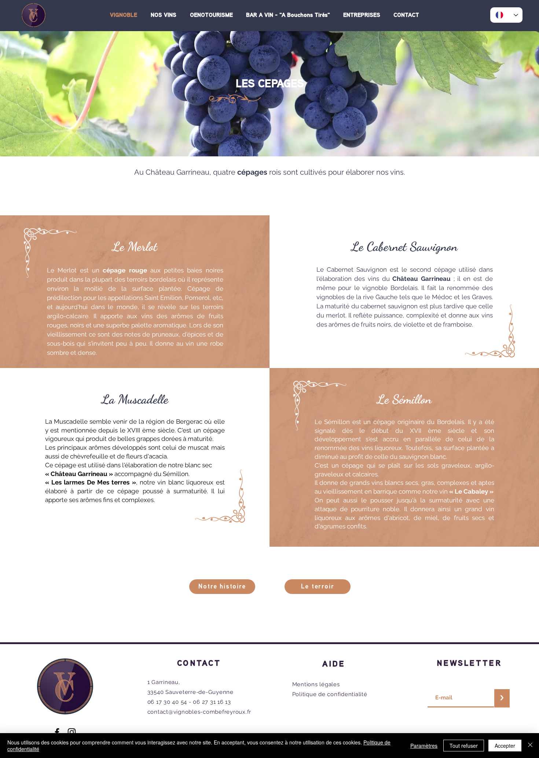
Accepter (505, 745)
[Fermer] (530, 745)
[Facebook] (57, 732)
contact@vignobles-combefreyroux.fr (199, 712)
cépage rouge (125, 270)
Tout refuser (464, 745)
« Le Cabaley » (471, 491)
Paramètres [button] (423, 745)
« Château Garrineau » (79, 474)
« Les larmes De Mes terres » (90, 482)
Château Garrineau (421, 278)
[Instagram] (71, 732)
